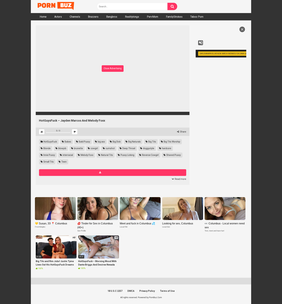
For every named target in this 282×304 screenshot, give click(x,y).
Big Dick (116, 141)
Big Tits (152, 141)
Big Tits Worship (171, 141)
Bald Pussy (84, 141)
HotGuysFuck (50, 141)
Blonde (47, 148)
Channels (75, 16)
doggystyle (148, 148)
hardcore (166, 148)
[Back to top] (271, 294)
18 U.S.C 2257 (115, 291)
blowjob (62, 148)
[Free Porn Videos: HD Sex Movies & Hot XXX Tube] (56, 7)
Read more (180, 179)
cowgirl (94, 148)
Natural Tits (107, 155)
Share (183, 131)
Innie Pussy (49, 155)
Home (43, 16)
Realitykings (132, 16)
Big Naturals (134, 141)
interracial (67, 155)
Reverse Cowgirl (150, 155)
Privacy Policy (147, 291)
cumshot (110, 148)
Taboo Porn (196, 16)
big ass (101, 141)
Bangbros (111, 16)
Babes (67, 141)
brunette (78, 148)
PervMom (152, 16)
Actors (58, 16)
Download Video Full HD (114, 172)
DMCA (130, 291)
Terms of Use (167, 291)
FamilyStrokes (174, 16)
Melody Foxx (86, 155)
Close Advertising (113, 68)
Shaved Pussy (173, 155)
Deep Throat (128, 148)
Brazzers (93, 16)
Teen (64, 161)
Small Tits (48, 161)
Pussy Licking (127, 155)
